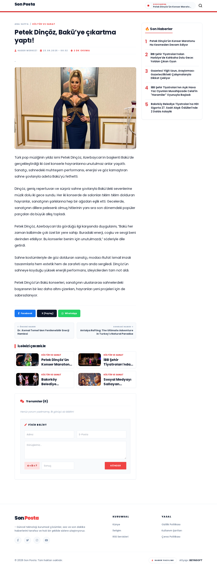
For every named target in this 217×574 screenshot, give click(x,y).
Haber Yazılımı (164, 560)
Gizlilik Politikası (171, 524)
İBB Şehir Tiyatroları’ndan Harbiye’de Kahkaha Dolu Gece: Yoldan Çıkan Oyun (172, 57)
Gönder (115, 465)
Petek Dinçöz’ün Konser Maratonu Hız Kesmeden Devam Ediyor (172, 43)
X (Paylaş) (47, 313)
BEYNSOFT (195, 560)
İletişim (117, 530)
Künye (116, 524)
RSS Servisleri (120, 536)
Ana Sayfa (22, 24)
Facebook (26, 313)
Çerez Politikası (171, 536)
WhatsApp (71, 313)
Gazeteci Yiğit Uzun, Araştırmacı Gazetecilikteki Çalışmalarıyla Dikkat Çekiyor (172, 74)
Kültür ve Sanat (43, 24)
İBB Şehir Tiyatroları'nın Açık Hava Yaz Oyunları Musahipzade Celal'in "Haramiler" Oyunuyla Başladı (174, 91)
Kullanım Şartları (172, 530)
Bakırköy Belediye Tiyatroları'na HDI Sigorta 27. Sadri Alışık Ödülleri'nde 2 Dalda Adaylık (175, 107)
